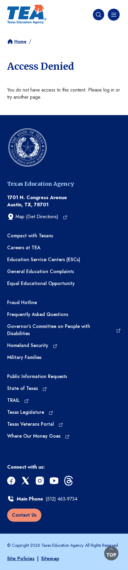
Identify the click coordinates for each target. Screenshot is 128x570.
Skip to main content (21, 4)
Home (20, 41)
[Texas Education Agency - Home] (26, 14)
